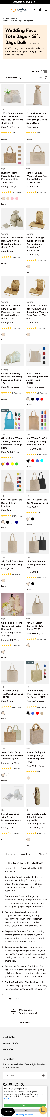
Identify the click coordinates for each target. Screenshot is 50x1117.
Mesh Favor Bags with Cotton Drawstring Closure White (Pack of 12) (11, 818)
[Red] (41, 399)
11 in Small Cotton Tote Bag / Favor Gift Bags (36, 564)
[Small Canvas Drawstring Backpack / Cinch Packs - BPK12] (37, 355)
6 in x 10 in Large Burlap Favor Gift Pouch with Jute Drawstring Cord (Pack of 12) (35, 244)
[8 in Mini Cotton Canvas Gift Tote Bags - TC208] (37, 604)
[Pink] (12, 198)
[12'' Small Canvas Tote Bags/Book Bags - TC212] (12, 672)
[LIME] (16, 464)
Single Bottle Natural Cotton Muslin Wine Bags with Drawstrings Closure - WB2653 (12, 629)
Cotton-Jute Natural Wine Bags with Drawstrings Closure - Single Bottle (37, 118)
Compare (35, 71)
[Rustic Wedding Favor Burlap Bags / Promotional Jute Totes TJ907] (12, 154)
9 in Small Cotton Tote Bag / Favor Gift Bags (12, 563)
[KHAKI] (41, 713)
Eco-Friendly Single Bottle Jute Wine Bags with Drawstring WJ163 (36, 818)
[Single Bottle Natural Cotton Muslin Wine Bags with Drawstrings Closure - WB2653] (12, 604)
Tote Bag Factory (9, 18)
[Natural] (28, 778)
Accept (25, 1105)
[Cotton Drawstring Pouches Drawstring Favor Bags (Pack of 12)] (12, 355)
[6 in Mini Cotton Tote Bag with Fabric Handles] (12, 481)
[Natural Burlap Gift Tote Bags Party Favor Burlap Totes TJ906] (37, 734)
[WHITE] (12, 522)
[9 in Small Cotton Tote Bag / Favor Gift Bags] (12, 543)
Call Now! (31, 2)
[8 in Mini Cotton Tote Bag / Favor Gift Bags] (37, 481)
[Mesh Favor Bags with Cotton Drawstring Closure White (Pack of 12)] (12, 795)
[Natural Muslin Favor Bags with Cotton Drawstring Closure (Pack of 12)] (12, 219)
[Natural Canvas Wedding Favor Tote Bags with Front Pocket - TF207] (37, 154)
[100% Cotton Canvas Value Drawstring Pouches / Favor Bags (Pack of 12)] (12, 95)
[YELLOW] (12, 464)
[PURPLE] (7, 464)
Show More (13, 998)
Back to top (25, 1022)
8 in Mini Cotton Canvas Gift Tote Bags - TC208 (34, 625)
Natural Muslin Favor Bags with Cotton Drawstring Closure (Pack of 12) (12, 242)
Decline (25, 1110)
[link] (40, 9)
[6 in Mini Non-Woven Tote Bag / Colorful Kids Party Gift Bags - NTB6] (12, 420)
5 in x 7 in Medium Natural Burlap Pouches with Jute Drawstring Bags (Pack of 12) (10, 312)
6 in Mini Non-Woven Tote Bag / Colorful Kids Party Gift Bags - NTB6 (12, 443)
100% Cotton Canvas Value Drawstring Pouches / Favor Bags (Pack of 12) (12, 118)
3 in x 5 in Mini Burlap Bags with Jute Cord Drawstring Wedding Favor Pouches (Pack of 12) (37, 312)
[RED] (32, 460)
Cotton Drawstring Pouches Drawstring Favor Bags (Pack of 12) (11, 378)
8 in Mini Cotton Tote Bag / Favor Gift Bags (37, 501)
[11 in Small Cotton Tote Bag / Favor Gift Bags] (37, 543)
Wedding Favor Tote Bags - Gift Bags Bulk (18, 21)
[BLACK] (32, 399)
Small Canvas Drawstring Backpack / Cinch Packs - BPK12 (37, 378)
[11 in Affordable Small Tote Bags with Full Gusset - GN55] (37, 672)
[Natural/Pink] (16, 198)
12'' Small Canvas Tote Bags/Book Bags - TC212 (12, 693)
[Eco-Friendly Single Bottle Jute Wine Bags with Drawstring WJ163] (37, 795)
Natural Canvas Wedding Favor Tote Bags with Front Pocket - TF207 (36, 177)
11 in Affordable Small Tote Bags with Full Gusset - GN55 (37, 693)
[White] (7, 774)
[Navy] (37, 399)
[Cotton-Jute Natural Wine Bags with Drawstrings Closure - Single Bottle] (37, 95)
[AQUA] (41, 460)
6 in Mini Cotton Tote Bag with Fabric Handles (11, 502)
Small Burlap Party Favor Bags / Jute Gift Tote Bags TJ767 (12, 755)
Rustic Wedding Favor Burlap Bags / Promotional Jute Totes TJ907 (11, 177)
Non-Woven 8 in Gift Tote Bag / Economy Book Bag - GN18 (36, 441)
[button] (43, 1110)
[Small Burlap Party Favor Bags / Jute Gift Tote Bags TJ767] (12, 734)
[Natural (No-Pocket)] (7, 198)
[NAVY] (16, 522)
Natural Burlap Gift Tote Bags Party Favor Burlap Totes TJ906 (36, 757)
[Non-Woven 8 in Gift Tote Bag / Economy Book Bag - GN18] (37, 420)
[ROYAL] (37, 460)
